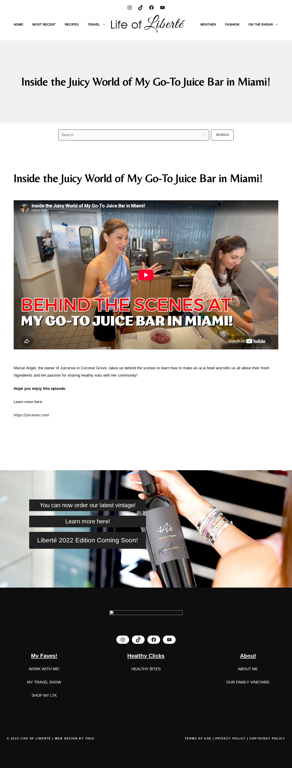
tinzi (90, 738)
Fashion (232, 24)
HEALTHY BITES (146, 669)
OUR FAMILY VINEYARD (247, 682)
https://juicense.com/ (31, 415)
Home (18, 24)
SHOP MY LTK (44, 695)
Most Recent (44, 24)
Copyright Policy (267, 738)
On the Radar (260, 24)
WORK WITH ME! (44, 669)
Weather (208, 24)
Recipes (71, 24)
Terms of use (199, 738)
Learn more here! (87, 521)
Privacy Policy (230, 738)
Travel (94, 24)
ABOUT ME (248, 669)
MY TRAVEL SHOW (44, 682)
